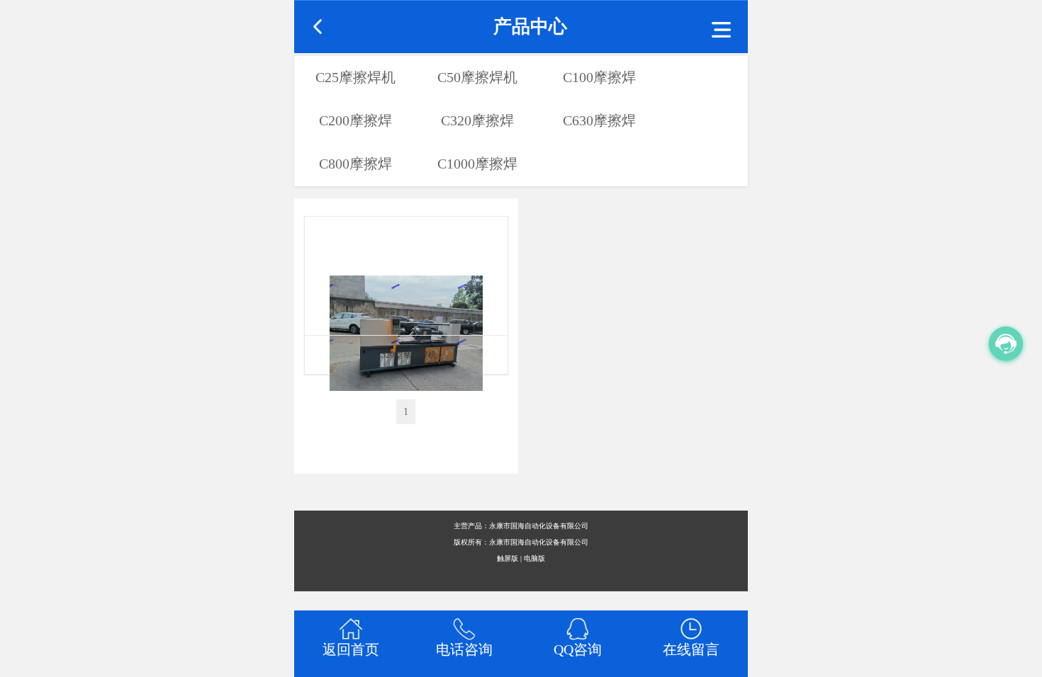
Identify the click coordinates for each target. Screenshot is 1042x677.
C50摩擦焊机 (477, 77)
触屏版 (507, 558)
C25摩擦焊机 (355, 77)
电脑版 (534, 558)
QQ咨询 (578, 649)
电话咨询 (464, 649)
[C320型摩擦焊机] (406, 275)
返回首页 (351, 649)
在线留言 (691, 649)
